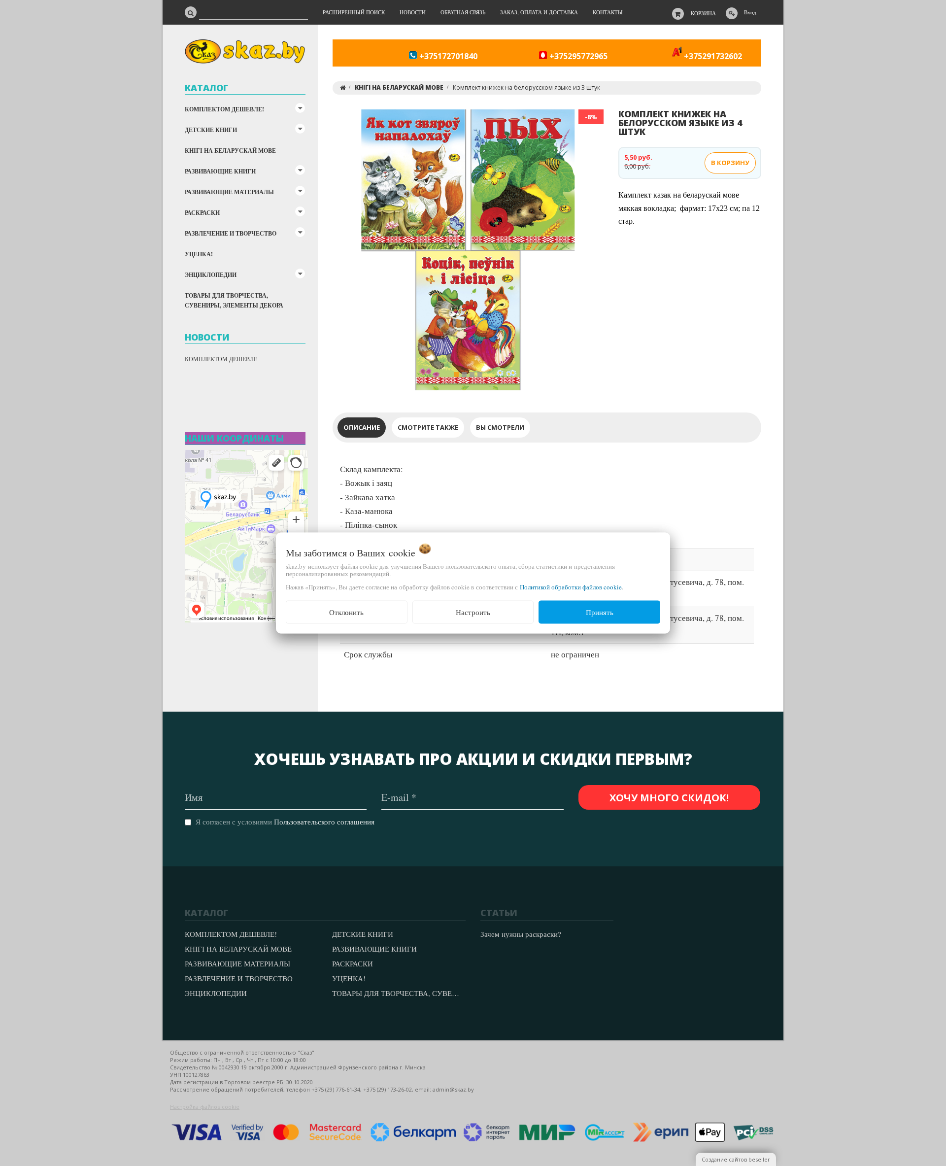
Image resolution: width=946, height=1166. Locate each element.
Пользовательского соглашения (324, 821)
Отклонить (346, 612)
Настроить (473, 612)
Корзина (703, 13)
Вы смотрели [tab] (500, 427)
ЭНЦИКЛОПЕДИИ (210, 275)
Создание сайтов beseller (736, 1159)
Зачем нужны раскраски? (520, 934)
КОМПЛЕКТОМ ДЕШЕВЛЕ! (224, 109)
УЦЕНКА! (199, 254)
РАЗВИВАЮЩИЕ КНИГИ (220, 171)
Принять (599, 612)
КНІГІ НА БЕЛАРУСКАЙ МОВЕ (230, 150)
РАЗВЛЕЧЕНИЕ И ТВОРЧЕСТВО (230, 233)
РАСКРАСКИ (202, 212)
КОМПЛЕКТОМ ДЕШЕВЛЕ (221, 359)
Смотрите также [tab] (428, 427)
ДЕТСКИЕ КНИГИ (211, 130)
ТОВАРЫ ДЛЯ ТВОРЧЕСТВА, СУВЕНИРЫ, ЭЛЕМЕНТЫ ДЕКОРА (234, 300)
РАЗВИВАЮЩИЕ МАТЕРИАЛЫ (229, 192)
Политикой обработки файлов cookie (571, 587)
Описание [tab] (361, 427)
